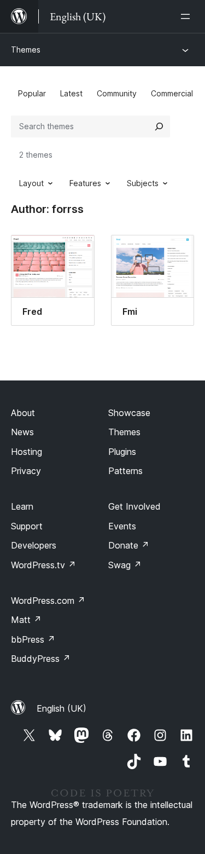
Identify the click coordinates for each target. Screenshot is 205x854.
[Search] (159, 126)
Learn (22, 506)
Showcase (129, 412)
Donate (128, 545)
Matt (26, 619)
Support (27, 526)
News (22, 431)
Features (85, 183)
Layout (31, 183)
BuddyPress (41, 658)
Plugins (122, 451)
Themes (25, 49)
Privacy (26, 470)
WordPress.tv (43, 564)
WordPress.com (48, 600)
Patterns (125, 470)
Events (122, 526)
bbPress (33, 639)
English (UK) (61, 708)
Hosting (26, 451)
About (23, 412)
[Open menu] (187, 16)
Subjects (143, 183)
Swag (125, 564)
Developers (33, 545)
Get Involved (134, 506)
